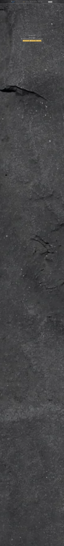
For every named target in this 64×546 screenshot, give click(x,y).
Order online (26, 40)
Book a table (33, 40)
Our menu (39, 40)
